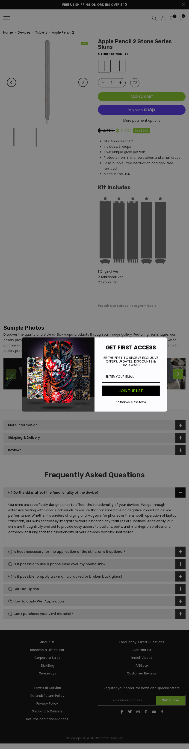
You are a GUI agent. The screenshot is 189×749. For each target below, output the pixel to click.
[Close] (161, 343)
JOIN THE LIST (131, 390)
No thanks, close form (131, 402)
